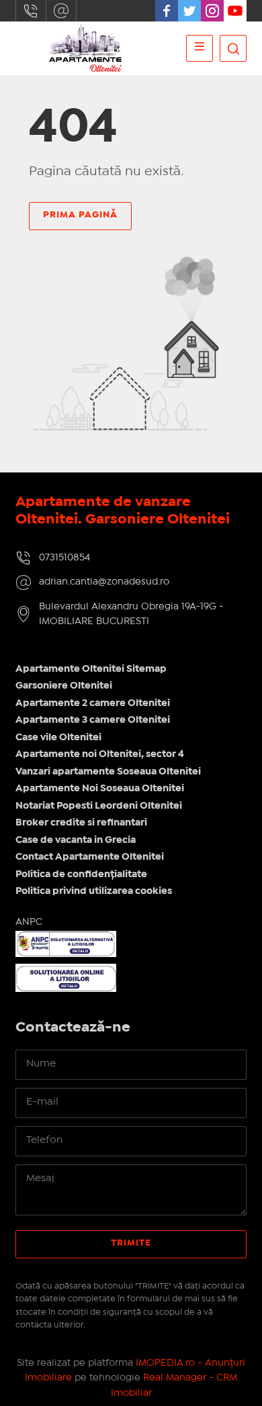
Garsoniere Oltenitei (63, 686)
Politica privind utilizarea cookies (93, 891)
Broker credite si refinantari (81, 823)
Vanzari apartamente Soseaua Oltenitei (108, 772)
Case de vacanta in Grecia (75, 840)
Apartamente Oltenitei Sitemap (91, 669)
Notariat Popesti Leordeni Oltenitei (98, 806)
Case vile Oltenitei (58, 738)
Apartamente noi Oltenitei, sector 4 (99, 754)
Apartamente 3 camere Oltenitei (92, 720)
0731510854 (31, 10)
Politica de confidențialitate (81, 874)
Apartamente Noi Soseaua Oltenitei (99, 789)
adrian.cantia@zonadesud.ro (61, 10)
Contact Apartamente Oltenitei (89, 857)
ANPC (28, 922)
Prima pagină (80, 215)
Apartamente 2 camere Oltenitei (92, 703)
